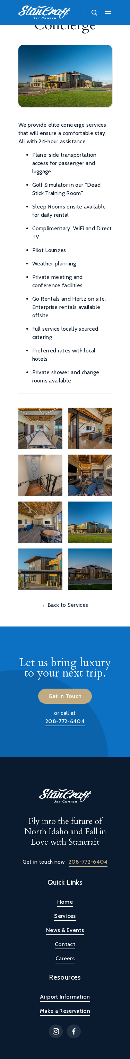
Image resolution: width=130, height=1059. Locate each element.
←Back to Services (65, 605)
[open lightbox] (40, 428)
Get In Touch (65, 696)
